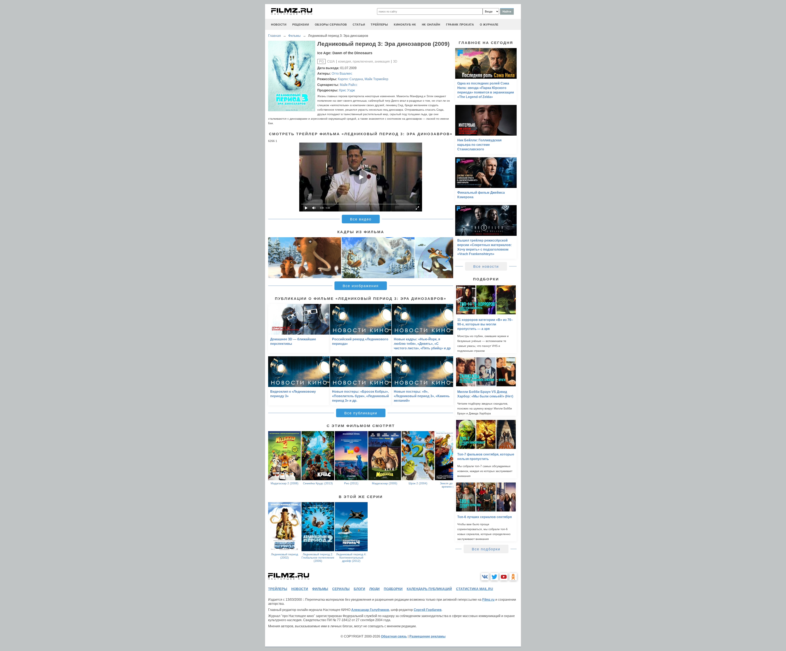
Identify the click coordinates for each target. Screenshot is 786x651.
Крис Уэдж (347, 90)
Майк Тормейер (376, 79)
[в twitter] (494, 576)
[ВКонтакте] (485, 576)
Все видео (361, 219)
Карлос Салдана (350, 79)
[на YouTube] (503, 576)
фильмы (320, 589)
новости (279, 24)
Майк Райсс (348, 85)
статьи (359, 24)
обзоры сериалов (331, 24)
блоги (359, 589)
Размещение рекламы (427, 636)
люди (374, 589)
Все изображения (361, 286)
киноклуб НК (405, 24)
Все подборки (486, 549)
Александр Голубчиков (370, 610)
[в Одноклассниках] (513, 576)
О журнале (489, 24)
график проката (460, 24)
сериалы (341, 589)
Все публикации (360, 413)
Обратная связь (394, 636)
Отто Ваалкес (342, 73)
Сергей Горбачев (428, 610)
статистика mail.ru (474, 589)
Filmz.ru (488, 599)
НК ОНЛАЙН (431, 24)
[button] (447, 257)
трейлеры (379, 24)
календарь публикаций (429, 589)
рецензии (300, 24)
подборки (393, 589)
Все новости (486, 266)
